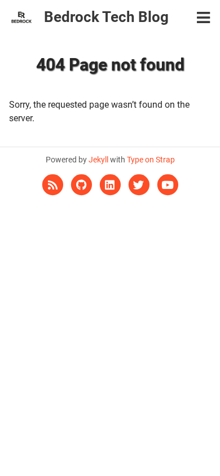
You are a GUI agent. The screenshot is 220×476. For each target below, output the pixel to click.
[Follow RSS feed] (53, 184)
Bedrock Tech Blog (106, 16)
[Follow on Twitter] (139, 184)
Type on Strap (151, 160)
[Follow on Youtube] (167, 184)
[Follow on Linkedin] (110, 184)
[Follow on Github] (82, 184)
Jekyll (98, 160)
